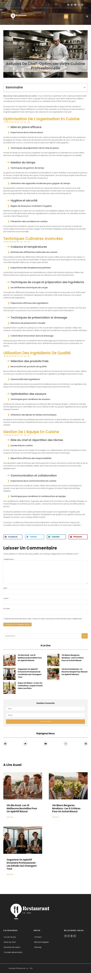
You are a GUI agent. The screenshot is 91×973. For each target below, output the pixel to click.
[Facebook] (68, 4)
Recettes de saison (12, 947)
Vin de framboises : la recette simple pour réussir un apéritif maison (75, 672)
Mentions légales (41, 942)
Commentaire (9, 559)
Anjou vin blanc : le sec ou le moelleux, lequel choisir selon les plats (30, 686)
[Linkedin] (74, 936)
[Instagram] (78, 4)
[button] (66, 16)
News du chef (10, 942)
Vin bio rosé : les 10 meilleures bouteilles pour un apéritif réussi (30, 658)
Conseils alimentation (13, 952)
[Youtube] (75, 4)
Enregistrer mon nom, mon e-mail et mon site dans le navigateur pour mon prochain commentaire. (43, 619)
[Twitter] (71, 4)
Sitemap (37, 947)
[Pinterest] (82, 4)
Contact (38, 937)
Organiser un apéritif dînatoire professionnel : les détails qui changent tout (30, 673)
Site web (6, 608)
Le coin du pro (10, 937)
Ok (84, 636)
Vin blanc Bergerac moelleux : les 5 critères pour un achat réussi (73, 658)
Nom (5, 588)
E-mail (6, 598)
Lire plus (10, 817)
